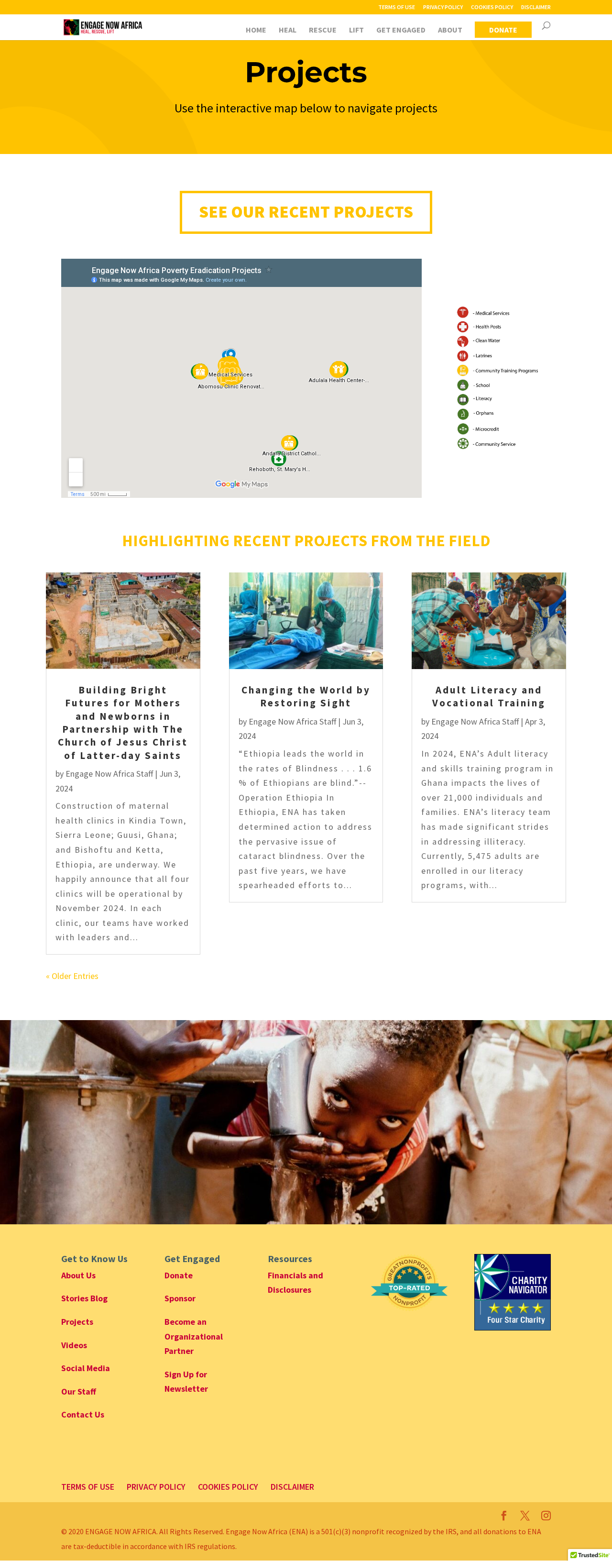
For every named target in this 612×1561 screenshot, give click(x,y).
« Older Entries (72, 975)
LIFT (356, 30)
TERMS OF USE (396, 7)
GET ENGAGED (401, 30)
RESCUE (323, 30)
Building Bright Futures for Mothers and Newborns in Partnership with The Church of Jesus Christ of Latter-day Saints (123, 722)
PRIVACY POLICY (443, 7)
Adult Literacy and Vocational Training (489, 696)
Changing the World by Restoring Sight (306, 696)
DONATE (503, 29)
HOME (256, 30)
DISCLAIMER (536, 7)
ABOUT (450, 30)
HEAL (287, 30)
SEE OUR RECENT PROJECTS (306, 211)
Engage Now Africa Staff (109, 773)
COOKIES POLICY (492, 7)
